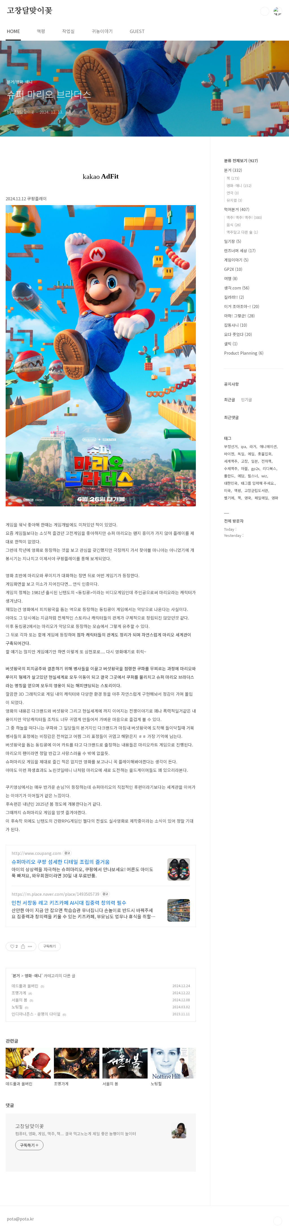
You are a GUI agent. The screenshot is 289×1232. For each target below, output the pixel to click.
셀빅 (231, 343)
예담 (241, 475)
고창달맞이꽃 (29, 11)
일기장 (232, 241)
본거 (16, 975)
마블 (244, 468)
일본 (254, 461)
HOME (13, 31)
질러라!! (234, 297)
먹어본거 (236, 209)
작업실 (68, 31)
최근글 (229, 399)
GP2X (233, 269)
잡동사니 (235, 325)
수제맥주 (231, 468)
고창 (244, 461)
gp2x (255, 468)
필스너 (253, 475)
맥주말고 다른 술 (242, 232)
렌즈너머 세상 (240, 250)
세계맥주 (231, 461)
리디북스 (269, 468)
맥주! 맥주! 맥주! (244, 217)
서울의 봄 (19, 1000)
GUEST (137, 31)
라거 (252, 446)
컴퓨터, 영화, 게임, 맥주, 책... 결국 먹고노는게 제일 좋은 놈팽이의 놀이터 (75, 1133)
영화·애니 (33, 975)
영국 (247, 497)
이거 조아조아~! (241, 306)
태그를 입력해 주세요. (258, 483)
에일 (251, 453)
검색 (264, 11)
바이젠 (229, 453)
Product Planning (244, 353)
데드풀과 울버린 (25, 986)
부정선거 (231, 446)
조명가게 (19, 993)
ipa (243, 446)
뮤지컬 (234, 200)
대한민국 (231, 483)
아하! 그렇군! (239, 316)
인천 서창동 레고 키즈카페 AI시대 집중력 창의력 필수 (69, 902)
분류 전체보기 (241, 160)
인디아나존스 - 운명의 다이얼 (36, 1014)
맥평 (41, 31)
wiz (264, 475)
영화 (275, 497)
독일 (241, 453)
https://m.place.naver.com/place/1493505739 (55, 894)
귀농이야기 (102, 31)
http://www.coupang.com (36, 853)
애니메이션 (268, 446)
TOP (277, 1221)
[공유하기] (23, 946)
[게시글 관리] (30, 946)
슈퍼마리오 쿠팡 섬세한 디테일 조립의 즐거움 (61, 861)
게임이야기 (236, 260)
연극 (233, 193)
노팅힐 (17, 1007)
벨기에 (229, 497)
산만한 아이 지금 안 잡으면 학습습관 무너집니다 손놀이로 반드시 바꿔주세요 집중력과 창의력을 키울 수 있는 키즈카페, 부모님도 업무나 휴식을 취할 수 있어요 (82, 913)
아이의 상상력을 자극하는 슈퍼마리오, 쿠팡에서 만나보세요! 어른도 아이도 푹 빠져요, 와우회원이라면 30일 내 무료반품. (82, 872)
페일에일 (261, 497)
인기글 (246, 399)
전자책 (266, 461)
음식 (234, 224)
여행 (231, 278)
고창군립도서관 (256, 490)
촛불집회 (265, 453)
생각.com (236, 288)
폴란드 (229, 475)
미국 (227, 490)
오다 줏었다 (238, 334)
